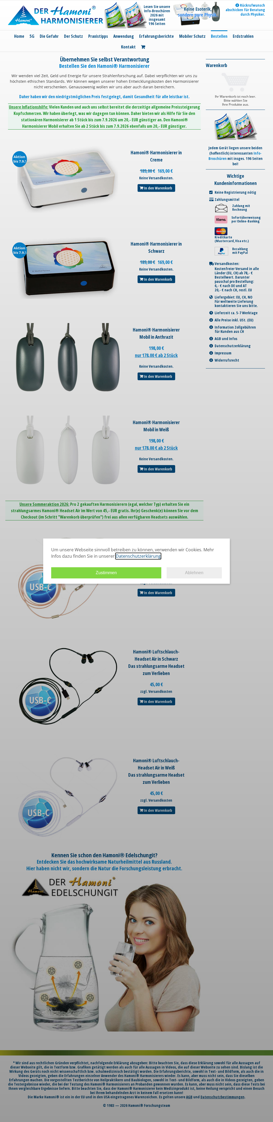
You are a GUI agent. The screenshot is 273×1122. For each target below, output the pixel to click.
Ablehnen (194, 572)
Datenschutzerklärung (138, 556)
